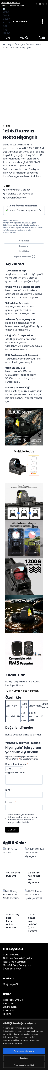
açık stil (22, 225)
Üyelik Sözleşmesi (12, 968)
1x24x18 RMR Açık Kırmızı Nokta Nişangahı (34, 877)
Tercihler (24, 1058)
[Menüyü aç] (42, 21)
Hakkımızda (9, 1010)
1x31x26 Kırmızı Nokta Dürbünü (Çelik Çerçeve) (33, 923)
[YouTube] (39, 4)
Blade (6, 126)
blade (5, 228)
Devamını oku (11, 882)
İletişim (7, 1013)
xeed (32, 230)
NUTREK (12, 232)
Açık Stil (17, 223)
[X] (43, 4)
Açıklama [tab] (24, 240)
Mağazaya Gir (10, 984)
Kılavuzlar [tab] (24, 246)
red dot (40, 228)
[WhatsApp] (36, 4)
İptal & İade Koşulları (14, 961)
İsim (8, 789)
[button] (6, 186)
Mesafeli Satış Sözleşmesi (17, 965)
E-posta (10, 802)
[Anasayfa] (4, 44)
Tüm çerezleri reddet (24, 1065)
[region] (24, 1044)
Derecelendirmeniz (16, 764)
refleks (6, 230)
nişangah (19, 228)
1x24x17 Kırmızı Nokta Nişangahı (22, 690)
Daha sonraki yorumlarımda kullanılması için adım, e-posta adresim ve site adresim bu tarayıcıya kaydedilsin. (22, 818)
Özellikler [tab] (24, 251)
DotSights (31, 223)
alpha (28, 225)
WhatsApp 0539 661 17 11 (10, 3)
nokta (27, 228)
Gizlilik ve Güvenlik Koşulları (18, 958)
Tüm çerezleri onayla (24, 1051)
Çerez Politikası (11, 954)
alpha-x (35, 225)
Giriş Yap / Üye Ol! (13, 999)
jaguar (12, 228)
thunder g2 (25, 230)
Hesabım (8, 1003)
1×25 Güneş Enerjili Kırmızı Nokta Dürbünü (12, 921)
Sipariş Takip (10, 1006)
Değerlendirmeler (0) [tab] (24, 256)
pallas (33, 228)
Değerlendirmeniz (15, 772)
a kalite (14, 225)
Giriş (8, 37)
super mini (14, 230)
